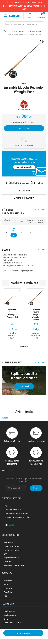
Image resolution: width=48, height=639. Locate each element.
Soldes (6, 584)
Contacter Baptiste (24, 386)
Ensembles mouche (34, 31)
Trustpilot (5, 418)
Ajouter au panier (25, 128)
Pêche (13, 31)
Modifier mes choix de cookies (14, 565)
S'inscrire (36, 488)
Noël (5, 596)
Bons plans (8, 588)
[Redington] (24, 105)
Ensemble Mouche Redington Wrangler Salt (12, 312)
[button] (3, 6)
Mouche (21, 31)
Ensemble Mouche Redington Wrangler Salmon (35, 312)
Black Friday (8, 592)
